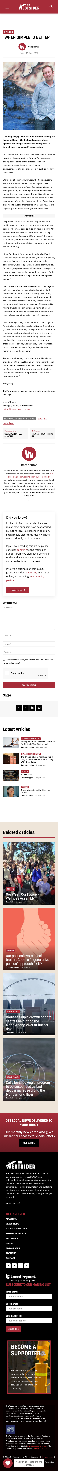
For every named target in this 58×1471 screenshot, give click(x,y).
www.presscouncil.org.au (37, 1446)
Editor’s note (26, 775)
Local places (13, 1012)
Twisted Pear (50, 1462)
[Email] (39, 708)
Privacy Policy (47, 1457)
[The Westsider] (29, 7)
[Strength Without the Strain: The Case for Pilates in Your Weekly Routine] (11, 742)
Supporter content (31, 739)
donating (22, 549)
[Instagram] (20, 1265)
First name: (12, 1291)
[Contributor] (22, 46)
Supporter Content (27, 747)
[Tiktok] (26, 1265)
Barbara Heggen (27, 778)
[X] (29, 500)
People (25, 787)
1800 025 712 (40, 1448)
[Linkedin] (32, 708)
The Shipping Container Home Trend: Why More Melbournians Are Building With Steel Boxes (37, 759)
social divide (8, 423)
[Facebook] (19, 708)
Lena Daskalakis (27, 795)
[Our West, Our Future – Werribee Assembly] (29, 873)
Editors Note (42, 419)
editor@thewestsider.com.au (16, 409)
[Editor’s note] (11, 775)
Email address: (14, 1315)
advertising (31, 572)
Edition (25, 771)
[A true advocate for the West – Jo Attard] (11, 791)
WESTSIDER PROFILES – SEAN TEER (13, 435)
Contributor (33, 47)
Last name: (12, 1303)
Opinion (8, 32)
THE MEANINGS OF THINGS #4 (42, 435)
